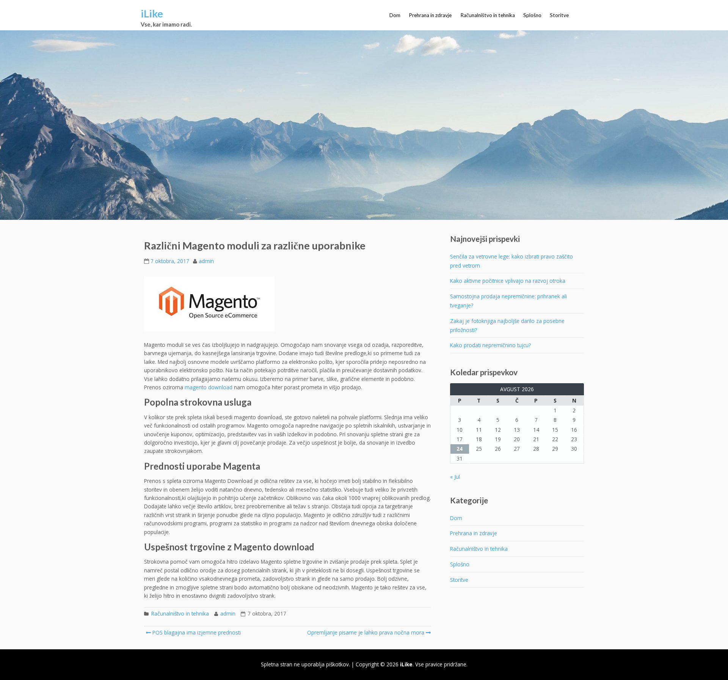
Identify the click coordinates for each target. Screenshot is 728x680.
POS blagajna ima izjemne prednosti (196, 632)
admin (206, 261)
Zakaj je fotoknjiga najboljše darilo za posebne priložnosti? (507, 325)
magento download (208, 387)
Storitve (559, 15)
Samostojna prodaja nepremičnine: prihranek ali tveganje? (508, 301)
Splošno (532, 15)
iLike (152, 13)
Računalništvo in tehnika (487, 15)
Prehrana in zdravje (430, 15)
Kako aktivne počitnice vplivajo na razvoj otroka (507, 280)
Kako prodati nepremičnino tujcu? (490, 345)
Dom (394, 15)
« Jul (455, 476)
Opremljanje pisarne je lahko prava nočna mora (366, 632)
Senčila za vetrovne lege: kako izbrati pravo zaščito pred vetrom (511, 261)
